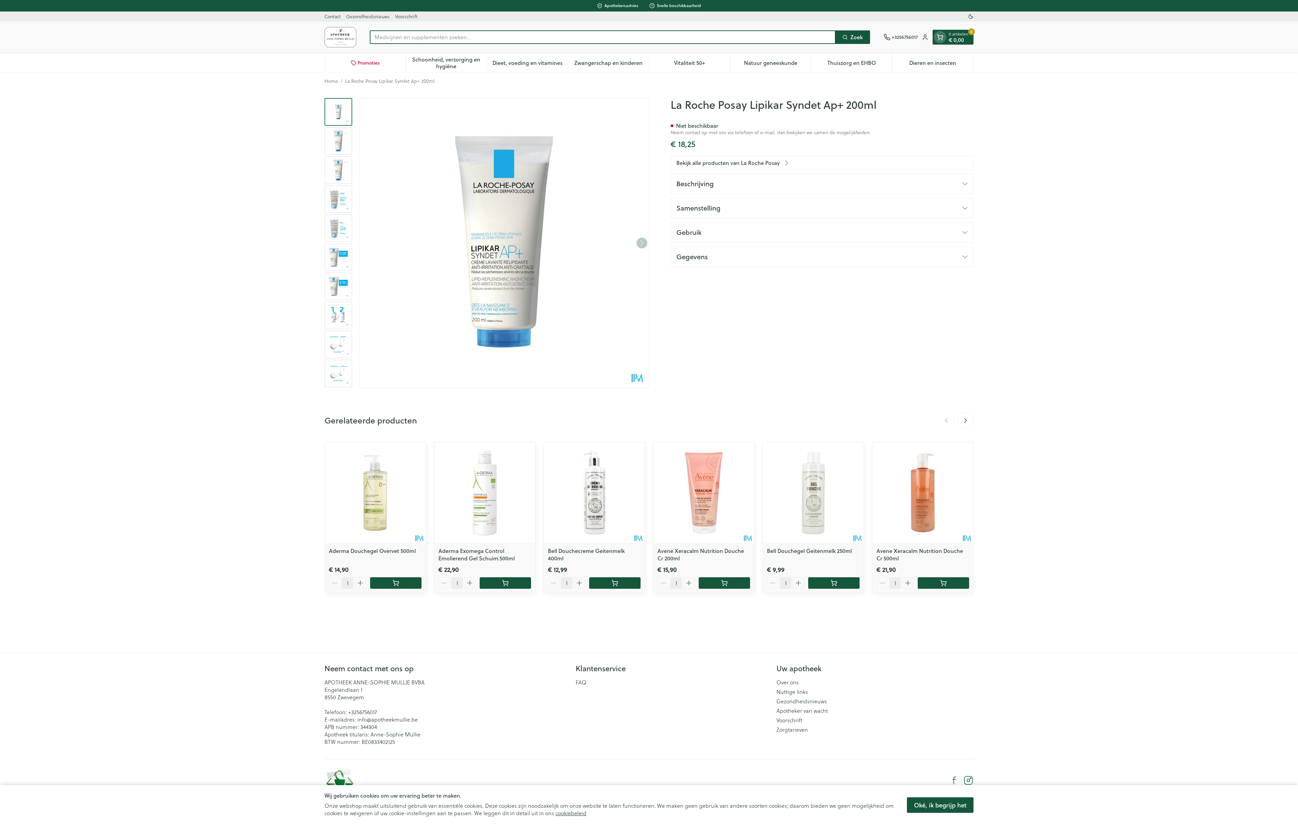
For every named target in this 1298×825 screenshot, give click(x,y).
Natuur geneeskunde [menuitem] (777, 64)
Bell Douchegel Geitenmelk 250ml (809, 551)
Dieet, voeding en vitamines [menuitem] (530, 64)
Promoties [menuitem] (369, 62)
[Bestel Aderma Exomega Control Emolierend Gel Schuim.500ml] (505, 583)
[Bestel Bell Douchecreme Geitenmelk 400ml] (615, 583)
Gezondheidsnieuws (368, 16)
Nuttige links (792, 692)
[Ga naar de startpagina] (340, 37)
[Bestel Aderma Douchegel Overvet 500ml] (396, 583)
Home (331, 81)
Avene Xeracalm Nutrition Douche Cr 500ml (919, 554)
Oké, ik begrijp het (940, 805)
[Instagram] (968, 780)
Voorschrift (406, 16)
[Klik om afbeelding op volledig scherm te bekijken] (504, 243)
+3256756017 (362, 712)
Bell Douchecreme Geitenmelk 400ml (586, 554)
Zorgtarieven (792, 729)
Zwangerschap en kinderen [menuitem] (611, 64)
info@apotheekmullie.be (387, 719)
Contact (332, 16)
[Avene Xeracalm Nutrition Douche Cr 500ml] (922, 492)
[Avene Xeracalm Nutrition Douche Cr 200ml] (703, 492)
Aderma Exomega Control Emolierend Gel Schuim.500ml (476, 554)
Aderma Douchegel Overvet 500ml (372, 551)
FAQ (581, 682)
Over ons (787, 682)
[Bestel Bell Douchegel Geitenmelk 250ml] (834, 583)
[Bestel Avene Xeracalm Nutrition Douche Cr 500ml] (943, 583)
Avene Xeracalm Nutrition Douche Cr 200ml (700, 554)
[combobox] (603, 37)
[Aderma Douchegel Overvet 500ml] (375, 492)
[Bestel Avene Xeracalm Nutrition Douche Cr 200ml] (724, 583)
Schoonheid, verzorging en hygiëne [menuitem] (449, 62)
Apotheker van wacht (802, 710)
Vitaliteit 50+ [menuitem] (702, 64)
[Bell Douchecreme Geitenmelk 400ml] (594, 492)
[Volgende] (641, 243)
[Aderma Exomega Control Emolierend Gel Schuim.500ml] (484, 492)
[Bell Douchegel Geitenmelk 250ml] (813, 492)
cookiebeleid (570, 813)
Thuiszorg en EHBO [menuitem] (859, 64)
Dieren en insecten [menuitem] (941, 64)
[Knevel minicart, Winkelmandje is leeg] (940, 37)
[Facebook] (954, 780)
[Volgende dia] (965, 420)
